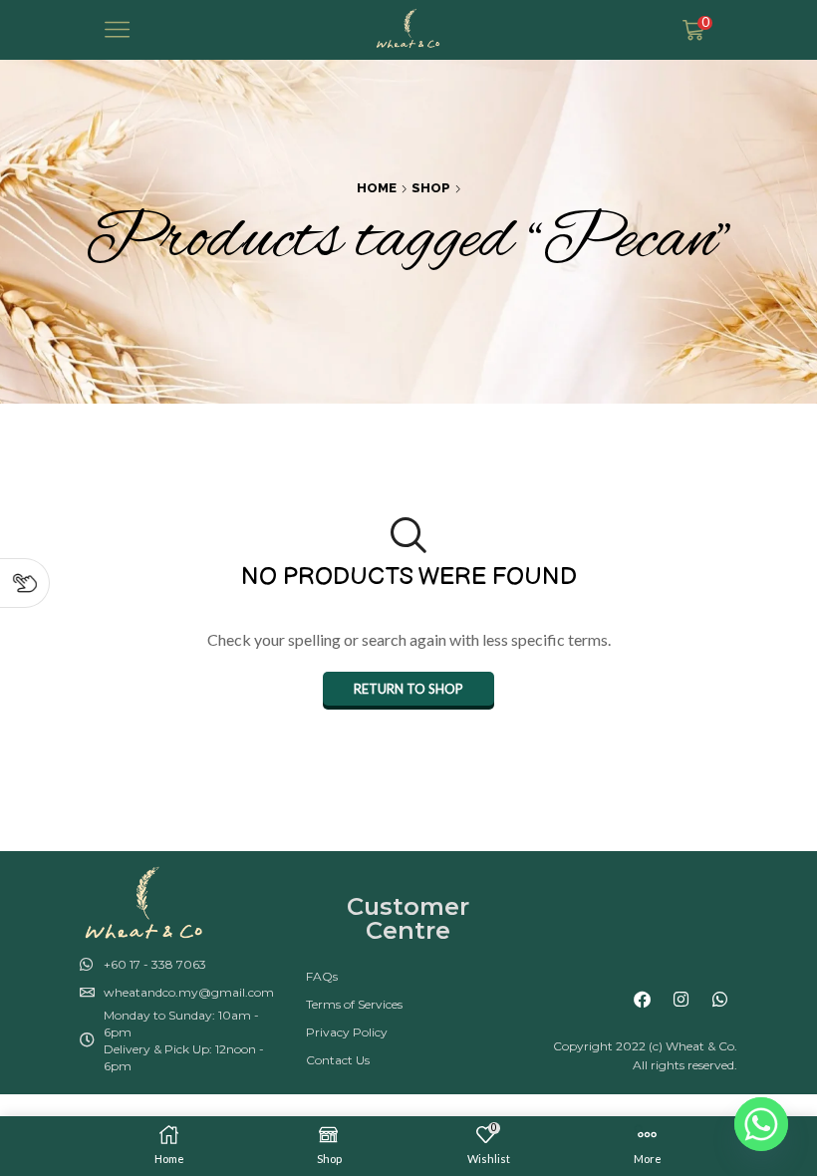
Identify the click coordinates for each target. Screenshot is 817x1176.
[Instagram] (681, 1000)
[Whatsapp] (720, 1000)
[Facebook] (643, 1000)
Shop (430, 187)
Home (377, 187)
